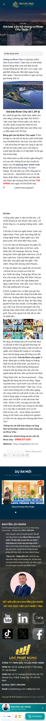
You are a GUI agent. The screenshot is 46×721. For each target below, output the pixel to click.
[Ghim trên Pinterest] (23, 455)
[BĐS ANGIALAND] (23, 4)
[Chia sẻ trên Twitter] (14, 455)
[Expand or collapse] (40, 53)
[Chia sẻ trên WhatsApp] (5, 455)
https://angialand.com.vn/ (25, 444)
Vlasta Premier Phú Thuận (23, 507)
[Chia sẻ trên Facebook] (9, 455)
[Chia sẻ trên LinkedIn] (27, 455)
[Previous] (2, 494)
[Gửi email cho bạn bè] (18, 455)
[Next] (43, 494)
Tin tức (23, 23)
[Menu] (4, 4)
